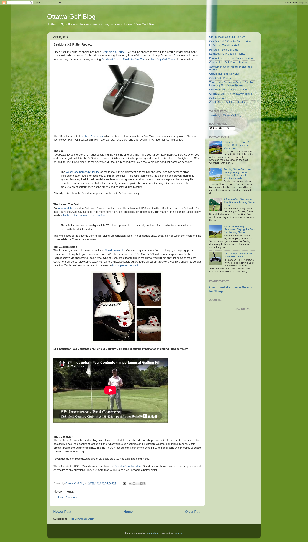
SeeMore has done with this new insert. (85, 215)
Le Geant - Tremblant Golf (224, 45)
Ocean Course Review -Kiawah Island (230, 94)
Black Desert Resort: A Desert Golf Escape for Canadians (237, 145)
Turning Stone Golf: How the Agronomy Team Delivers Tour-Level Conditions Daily (237, 173)
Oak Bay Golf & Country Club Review (230, 41)
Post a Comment (67, 497)
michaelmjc (152, 533)
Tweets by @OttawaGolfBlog (225, 115)
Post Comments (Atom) (82, 519)
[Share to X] (137, 483)
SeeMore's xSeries (92, 136)
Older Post (193, 511)
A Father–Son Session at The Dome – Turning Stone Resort (239, 202)
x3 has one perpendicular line (83, 172)
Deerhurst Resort (111, 59)
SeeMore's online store (128, 466)
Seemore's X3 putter (113, 52)
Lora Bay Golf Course (163, 59)
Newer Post (62, 511)
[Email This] (130, 483)
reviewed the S (67, 208)
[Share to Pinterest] (144, 483)
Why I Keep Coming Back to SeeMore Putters (238, 255)
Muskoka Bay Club (134, 59)
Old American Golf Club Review (227, 37)
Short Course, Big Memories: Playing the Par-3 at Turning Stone (239, 229)
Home (128, 511)
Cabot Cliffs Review (220, 78)
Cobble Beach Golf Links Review (227, 102)
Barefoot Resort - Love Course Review (231, 58)
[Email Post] (124, 483)
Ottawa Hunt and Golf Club (224, 74)
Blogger (178, 533)
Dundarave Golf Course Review (227, 54)
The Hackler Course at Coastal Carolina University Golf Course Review (231, 84)
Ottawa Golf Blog (71, 16)
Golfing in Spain (218, 98)
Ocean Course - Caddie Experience (229, 89)
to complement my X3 (125, 265)
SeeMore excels (114, 250)
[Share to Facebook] (141, 483)
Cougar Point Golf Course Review (228, 62)
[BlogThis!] (134, 483)
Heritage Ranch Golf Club (223, 49)
